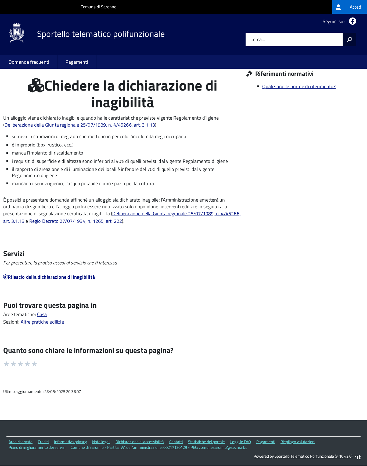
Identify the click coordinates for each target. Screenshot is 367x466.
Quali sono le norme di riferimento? (299, 86)
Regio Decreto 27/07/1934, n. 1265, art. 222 (75, 221)
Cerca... (257, 39)
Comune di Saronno (98, 6)
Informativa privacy (70, 442)
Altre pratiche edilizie (42, 321)
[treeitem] (349, 7)
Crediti (43, 442)
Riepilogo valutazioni (297, 442)
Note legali (101, 442)
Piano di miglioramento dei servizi (37, 447)
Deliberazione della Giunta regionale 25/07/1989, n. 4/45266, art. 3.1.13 (80, 124)
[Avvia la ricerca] (349, 39)
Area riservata (21, 442)
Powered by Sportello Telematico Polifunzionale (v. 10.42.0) (303, 456)
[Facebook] (351, 21)
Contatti (176, 442)
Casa (42, 314)
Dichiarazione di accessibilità (140, 442)
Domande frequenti (29, 62)
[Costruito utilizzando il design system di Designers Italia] (358, 458)
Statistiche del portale (206, 442)
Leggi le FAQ (240, 442)
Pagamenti (77, 62)
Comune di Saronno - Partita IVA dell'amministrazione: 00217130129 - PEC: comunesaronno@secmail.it (159, 447)
